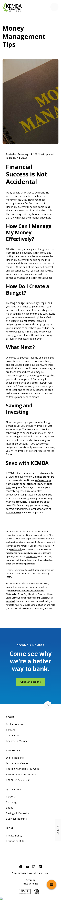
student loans (25, 560)
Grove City (22, 594)
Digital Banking (15, 757)
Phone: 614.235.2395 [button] (18, 779)
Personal (11, 796)
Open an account (32, 681)
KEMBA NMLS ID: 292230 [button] (21, 774)
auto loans (31, 556)
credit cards (16, 549)
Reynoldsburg (33, 597)
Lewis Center (12, 597)
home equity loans (27, 553)
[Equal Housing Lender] (36, 891)
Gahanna (26, 590)
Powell (22, 597)
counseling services (25, 563)
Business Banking (30, 818)
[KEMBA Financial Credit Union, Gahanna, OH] (12, 7)
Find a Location (15, 724)
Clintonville (11, 594)
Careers (10, 730)
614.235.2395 (13, 512)
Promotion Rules (16, 841)
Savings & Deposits (17, 813)
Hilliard (50, 594)
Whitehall (10, 601)
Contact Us (12, 735)
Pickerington (14, 590)
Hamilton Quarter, (37, 594)
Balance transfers (43, 476)
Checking (11, 802)
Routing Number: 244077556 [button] (23, 768)
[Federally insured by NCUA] (24, 891)
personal (10, 560)
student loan (34, 483)
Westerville (46, 597)
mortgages (11, 553)
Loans (9, 807)
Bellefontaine (37, 590)
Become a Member (17, 741)
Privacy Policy (14, 835)
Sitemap (31, 880)
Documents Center (17, 763)
